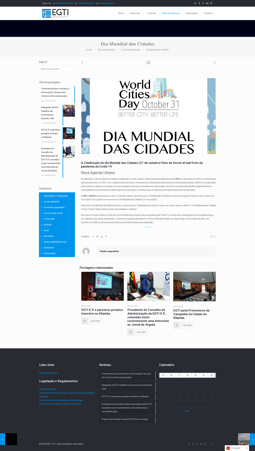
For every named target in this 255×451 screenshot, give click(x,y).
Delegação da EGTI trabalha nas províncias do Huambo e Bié (127, 387)
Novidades (49, 236)
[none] (237, 448)
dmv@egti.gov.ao (107, 3)
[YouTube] (203, 3)
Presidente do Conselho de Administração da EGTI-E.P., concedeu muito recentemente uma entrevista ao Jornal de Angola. (148, 317)
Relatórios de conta (48, 373)
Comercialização (51, 201)
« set (186, 411)
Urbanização (50, 253)
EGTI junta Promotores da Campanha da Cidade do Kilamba (191, 314)
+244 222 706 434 (64, 3)
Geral (46, 230)
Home (89, 50)
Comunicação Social (130, 50)
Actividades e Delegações (56, 196)
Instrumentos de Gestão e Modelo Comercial (60, 404)
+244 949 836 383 (85, 3)
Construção (49, 219)
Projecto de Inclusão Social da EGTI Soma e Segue (125, 419)
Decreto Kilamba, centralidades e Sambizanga (60, 400)
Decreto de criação (48, 389)
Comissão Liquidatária (54, 207)
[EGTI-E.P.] (55, 13)
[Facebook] (199, 3)
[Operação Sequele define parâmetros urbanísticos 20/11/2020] (246, 439)
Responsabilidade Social (55, 242)
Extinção (48, 224)
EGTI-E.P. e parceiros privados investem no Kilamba (102, 311)
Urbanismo (49, 247)
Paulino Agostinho (109, 251)
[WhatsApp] (195, 3)
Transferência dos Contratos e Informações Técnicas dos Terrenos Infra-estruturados (126, 376)
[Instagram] (211, 3)
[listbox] (237, 448)
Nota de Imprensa (106, 50)
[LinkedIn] (207, 3)
